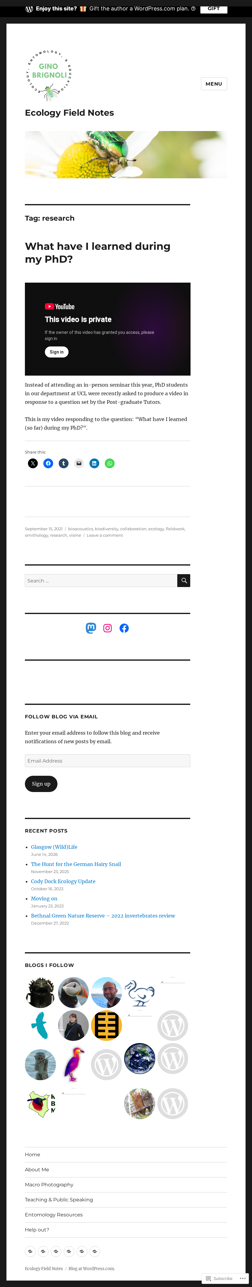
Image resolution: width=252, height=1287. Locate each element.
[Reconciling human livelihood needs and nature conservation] (106, 1064)
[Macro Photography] (56, 1251)
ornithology (36, 535)
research (58, 535)
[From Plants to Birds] (172, 1058)
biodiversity (106, 528)
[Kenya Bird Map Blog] (40, 1103)
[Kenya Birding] (139, 1103)
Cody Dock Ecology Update (63, 881)
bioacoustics (80, 528)
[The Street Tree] (172, 992)
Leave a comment (105, 535)
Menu (214, 84)
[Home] (30, 1251)
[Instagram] (107, 628)
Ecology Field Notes (69, 112)
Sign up (41, 784)
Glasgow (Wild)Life (54, 847)
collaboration (133, 528)
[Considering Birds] (73, 992)
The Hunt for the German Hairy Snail (76, 864)
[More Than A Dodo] (139, 992)
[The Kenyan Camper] (40, 1064)
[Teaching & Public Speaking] (69, 1251)
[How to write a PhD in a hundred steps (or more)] (139, 1025)
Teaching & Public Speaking (59, 1200)
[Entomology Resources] (82, 1251)
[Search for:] (101, 581)
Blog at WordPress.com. (92, 1268)
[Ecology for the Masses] (139, 1058)
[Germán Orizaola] (106, 1025)
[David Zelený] (106, 992)
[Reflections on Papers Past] (172, 1103)
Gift (214, 8)
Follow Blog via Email (61, 717)
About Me (37, 1170)
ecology (156, 528)
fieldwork (175, 528)
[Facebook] (124, 628)
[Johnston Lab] (73, 1025)
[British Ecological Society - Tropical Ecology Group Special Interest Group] (73, 1103)
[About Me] (43, 1251)
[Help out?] (94, 1251)
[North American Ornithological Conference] (40, 1025)
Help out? (37, 1230)
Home (32, 1155)
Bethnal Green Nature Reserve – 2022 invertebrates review (103, 916)
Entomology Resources (54, 1215)
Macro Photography (49, 1185)
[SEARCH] (183, 580)
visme (75, 535)
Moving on (44, 898)
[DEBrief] (172, 1025)
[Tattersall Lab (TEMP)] (73, 1064)
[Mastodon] (90, 628)
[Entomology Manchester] (40, 992)
